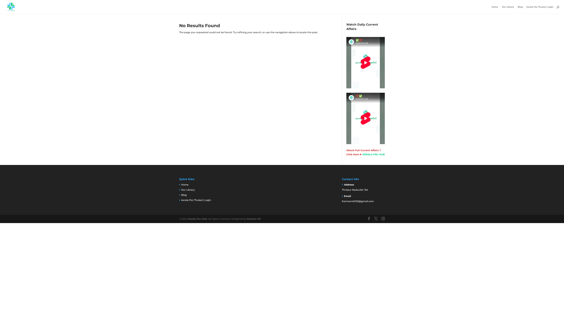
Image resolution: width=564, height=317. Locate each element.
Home (495, 7)
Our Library (508, 7)
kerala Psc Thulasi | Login (540, 7)
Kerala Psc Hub (197, 218)
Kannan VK (254, 218)
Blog (520, 7)
